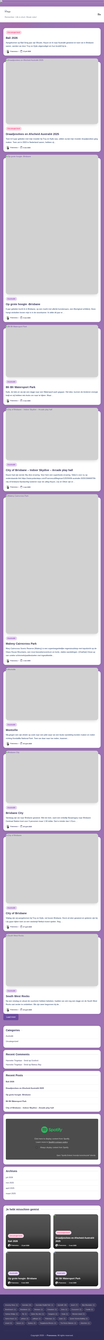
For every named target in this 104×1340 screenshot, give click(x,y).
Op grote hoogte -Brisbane (23, 304)
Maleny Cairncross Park (21, 643)
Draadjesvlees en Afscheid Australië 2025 (32, 134)
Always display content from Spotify (54, 1147)
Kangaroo (52, 1314)
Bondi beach (10, 1309)
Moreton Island (78, 1314)
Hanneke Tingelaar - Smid (17, 1060)
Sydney (31, 1323)
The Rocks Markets (68, 1323)
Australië (11, 299)
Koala (65, 1314)
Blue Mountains (88, 1305)
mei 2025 (10, 1183)
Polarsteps (50, 1318)
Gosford (34, 1060)
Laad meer (11, 1017)
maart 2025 (11, 1193)
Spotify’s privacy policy (58, 1142)
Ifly (24, 1314)
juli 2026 (9, 1177)
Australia (26, 1305)
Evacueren (76, 1309)
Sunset (20, 1323)
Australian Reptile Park (44, 1305)
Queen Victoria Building (79, 1318)
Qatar (62, 1318)
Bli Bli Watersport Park (20, 387)
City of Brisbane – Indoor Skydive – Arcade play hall (39, 470)
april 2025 (10, 1188)
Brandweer (25, 1309)
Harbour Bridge (11, 1314)
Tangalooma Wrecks (48, 1323)
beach (74, 1305)
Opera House (11, 1318)
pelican (24, 1318)
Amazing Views (11, 1305)
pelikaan (37, 1318)
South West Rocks (18, 996)
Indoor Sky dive (37, 1314)
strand (8, 1323)
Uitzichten (85, 1323)
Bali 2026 (12, 37)
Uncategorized (13, 32)
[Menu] (99, 14)
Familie (89, 1309)
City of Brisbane (16, 913)
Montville (12, 730)
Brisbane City (14, 812)
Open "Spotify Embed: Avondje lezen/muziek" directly (76, 1155)
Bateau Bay (36, 1064)
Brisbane (38, 1309)
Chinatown (52, 1309)
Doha (64, 1309)
